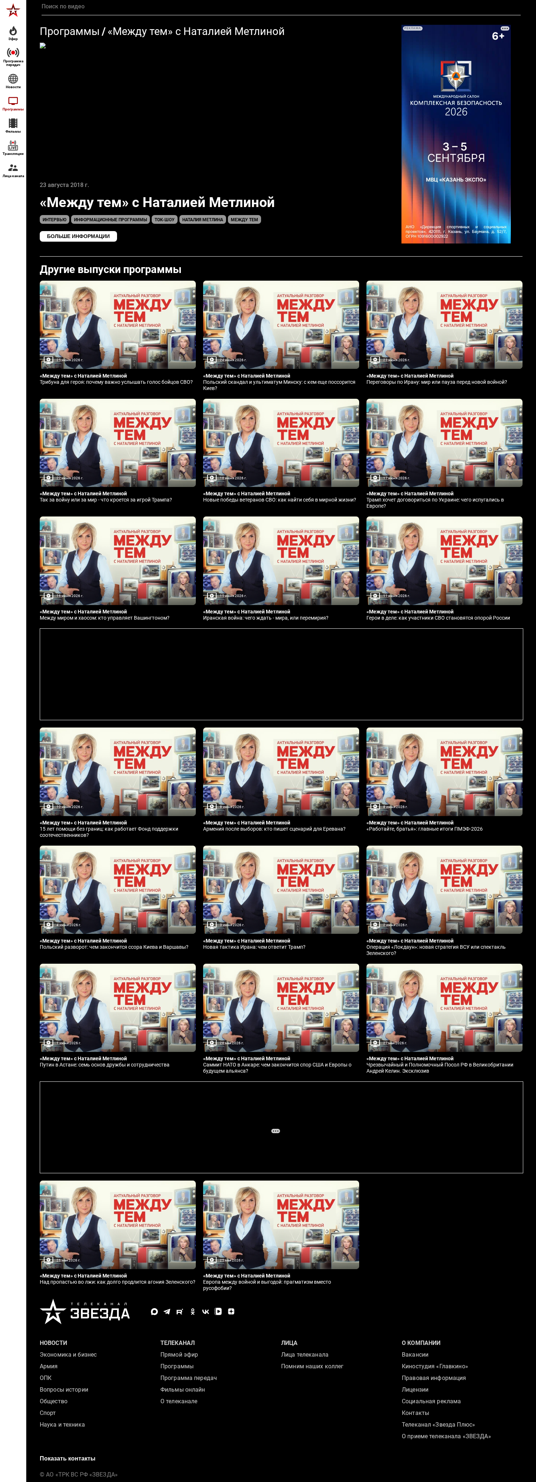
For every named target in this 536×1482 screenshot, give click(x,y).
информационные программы (110, 219)
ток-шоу (165, 219)
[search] (281, 6)
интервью (54, 219)
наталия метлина (202, 219)
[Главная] (13, 10)
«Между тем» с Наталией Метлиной (196, 31)
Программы (70, 31)
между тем (244, 219)
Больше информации (78, 236)
